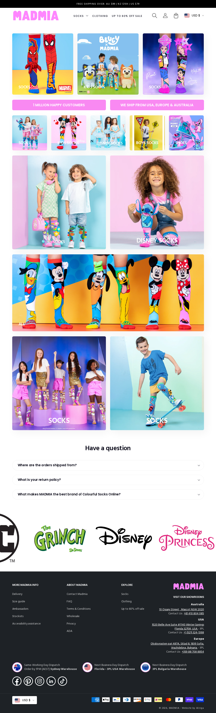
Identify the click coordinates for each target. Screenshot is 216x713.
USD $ (196, 16)
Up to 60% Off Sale (132, 609)
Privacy (71, 623)
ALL (22, 324)
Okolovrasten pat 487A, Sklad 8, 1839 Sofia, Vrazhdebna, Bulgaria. (177, 645)
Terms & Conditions (78, 609)
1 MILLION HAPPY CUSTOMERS (59, 105)
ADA (69, 631)
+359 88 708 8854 (193, 651)
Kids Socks (94, 87)
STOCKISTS (17, 616)
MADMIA (174, 708)
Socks (124, 594)
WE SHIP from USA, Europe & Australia (156, 105)
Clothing (126, 601)
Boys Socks (147, 143)
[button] (81, 16)
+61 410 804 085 (194, 613)
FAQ (69, 601)
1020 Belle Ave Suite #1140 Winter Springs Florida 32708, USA (178, 626)
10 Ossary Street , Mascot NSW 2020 (181, 609)
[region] (108, 4)
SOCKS (24, 87)
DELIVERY (17, 594)
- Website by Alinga (192, 708)
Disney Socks (110, 143)
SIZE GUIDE (18, 601)
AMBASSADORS (20, 609)
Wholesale (73, 616)
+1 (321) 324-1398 (194, 632)
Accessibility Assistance (26, 623)
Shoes (181, 143)
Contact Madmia (77, 594)
